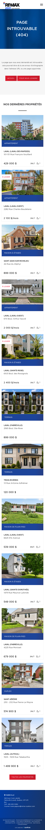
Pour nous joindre (28, 78)
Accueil (11, 78)
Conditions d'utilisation (24, 823)
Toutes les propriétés (23, 777)
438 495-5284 (13, 804)
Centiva (27, 827)
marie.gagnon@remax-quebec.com (22, 806)
